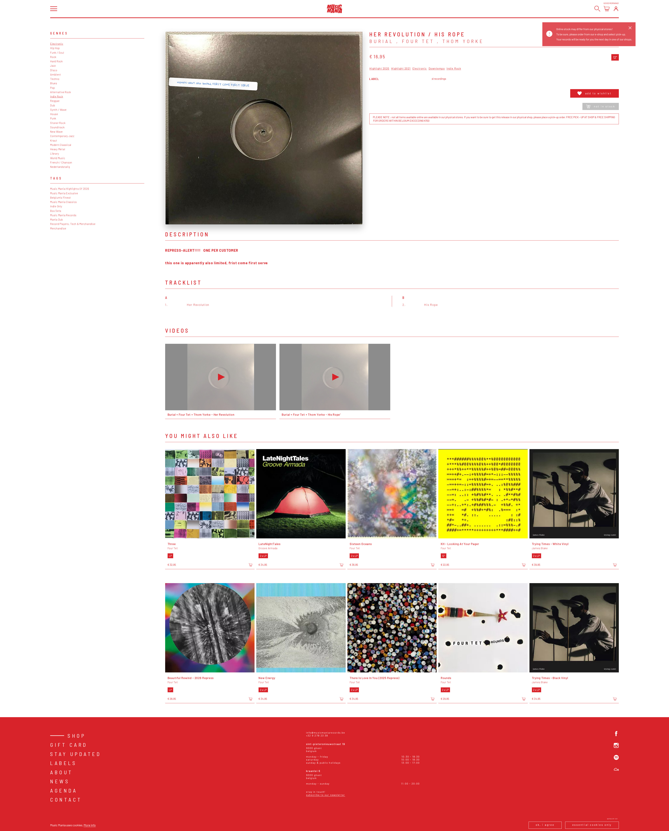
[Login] (616, 8)
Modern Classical (60, 144)
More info (90, 825)
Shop (77, 735)
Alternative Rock (60, 92)
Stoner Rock (57, 122)
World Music (57, 158)
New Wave (56, 131)
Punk (53, 118)
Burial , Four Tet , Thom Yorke (426, 41)
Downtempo (437, 68)
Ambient (55, 74)
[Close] (630, 27)
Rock (53, 56)
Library (54, 153)
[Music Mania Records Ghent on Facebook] (616, 733)
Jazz (53, 65)
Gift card (69, 745)
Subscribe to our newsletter (325, 794)
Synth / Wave (58, 109)
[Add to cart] (250, 565)
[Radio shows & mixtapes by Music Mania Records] (616, 769)
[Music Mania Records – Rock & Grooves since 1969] (334, 8)
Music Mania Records (63, 215)
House (54, 114)
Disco (53, 70)
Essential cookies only (592, 824)
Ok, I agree (545, 824)
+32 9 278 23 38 (317, 735)
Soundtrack (57, 127)
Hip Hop (55, 48)
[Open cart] (606, 8)
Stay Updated (75, 754)
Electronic (56, 43)
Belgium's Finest (60, 197)
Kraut (53, 140)
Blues (53, 83)
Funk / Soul (57, 52)
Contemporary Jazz (62, 136)
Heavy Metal (57, 149)
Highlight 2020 (379, 68)
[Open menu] (53, 8)
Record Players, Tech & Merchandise (72, 223)
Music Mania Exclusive (64, 193)
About (61, 772)
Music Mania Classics (63, 201)
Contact (66, 799)
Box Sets (55, 210)
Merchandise (58, 228)
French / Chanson (61, 162)
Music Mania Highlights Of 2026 (69, 188)
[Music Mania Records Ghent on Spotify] (616, 757)
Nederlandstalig (60, 166)
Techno (54, 78)
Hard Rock (56, 61)
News (60, 781)
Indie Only (56, 206)
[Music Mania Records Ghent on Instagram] (616, 745)
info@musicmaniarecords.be (325, 732)
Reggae (55, 100)
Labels (63, 763)
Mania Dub (56, 219)
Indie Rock (56, 96)
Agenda (63, 790)
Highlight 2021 (401, 68)
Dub (52, 105)
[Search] (597, 8)
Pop (52, 87)
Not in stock (604, 106)
